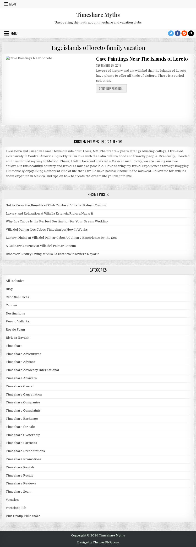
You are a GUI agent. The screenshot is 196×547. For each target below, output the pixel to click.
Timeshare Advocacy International (32, 370)
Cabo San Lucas (17, 297)
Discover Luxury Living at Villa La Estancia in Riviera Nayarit (52, 254)
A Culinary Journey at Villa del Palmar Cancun (41, 246)
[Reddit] (184, 33)
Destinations (15, 313)
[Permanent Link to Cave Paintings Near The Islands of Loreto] (49, 88)
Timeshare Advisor (20, 362)
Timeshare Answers (21, 378)
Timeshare (14, 346)
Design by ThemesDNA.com (98, 542)
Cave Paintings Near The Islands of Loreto (142, 58)
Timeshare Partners (21, 443)
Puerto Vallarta (17, 321)
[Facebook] (177, 33)
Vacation (12, 499)
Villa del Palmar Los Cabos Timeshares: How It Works (47, 229)
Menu (12, 4)
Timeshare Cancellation (24, 394)
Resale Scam (15, 329)
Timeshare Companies (23, 402)
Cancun (11, 305)
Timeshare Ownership (23, 435)
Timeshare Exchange (22, 418)
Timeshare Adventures (23, 354)
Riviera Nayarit (17, 337)
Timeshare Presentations (25, 451)
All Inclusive (15, 281)
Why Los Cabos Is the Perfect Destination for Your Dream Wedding (57, 221)
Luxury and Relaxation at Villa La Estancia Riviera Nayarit (49, 213)
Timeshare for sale (20, 427)
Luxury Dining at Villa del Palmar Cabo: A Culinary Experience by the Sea (61, 237)
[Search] (191, 33)
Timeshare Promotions (23, 459)
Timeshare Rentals (20, 467)
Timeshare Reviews (21, 483)
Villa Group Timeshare (23, 516)
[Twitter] (171, 33)
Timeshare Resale (19, 475)
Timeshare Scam (18, 491)
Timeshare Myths (98, 14)
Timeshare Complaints (23, 410)
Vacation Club (16, 508)
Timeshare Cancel (19, 386)
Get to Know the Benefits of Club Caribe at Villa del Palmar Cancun (56, 205)
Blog (9, 289)
